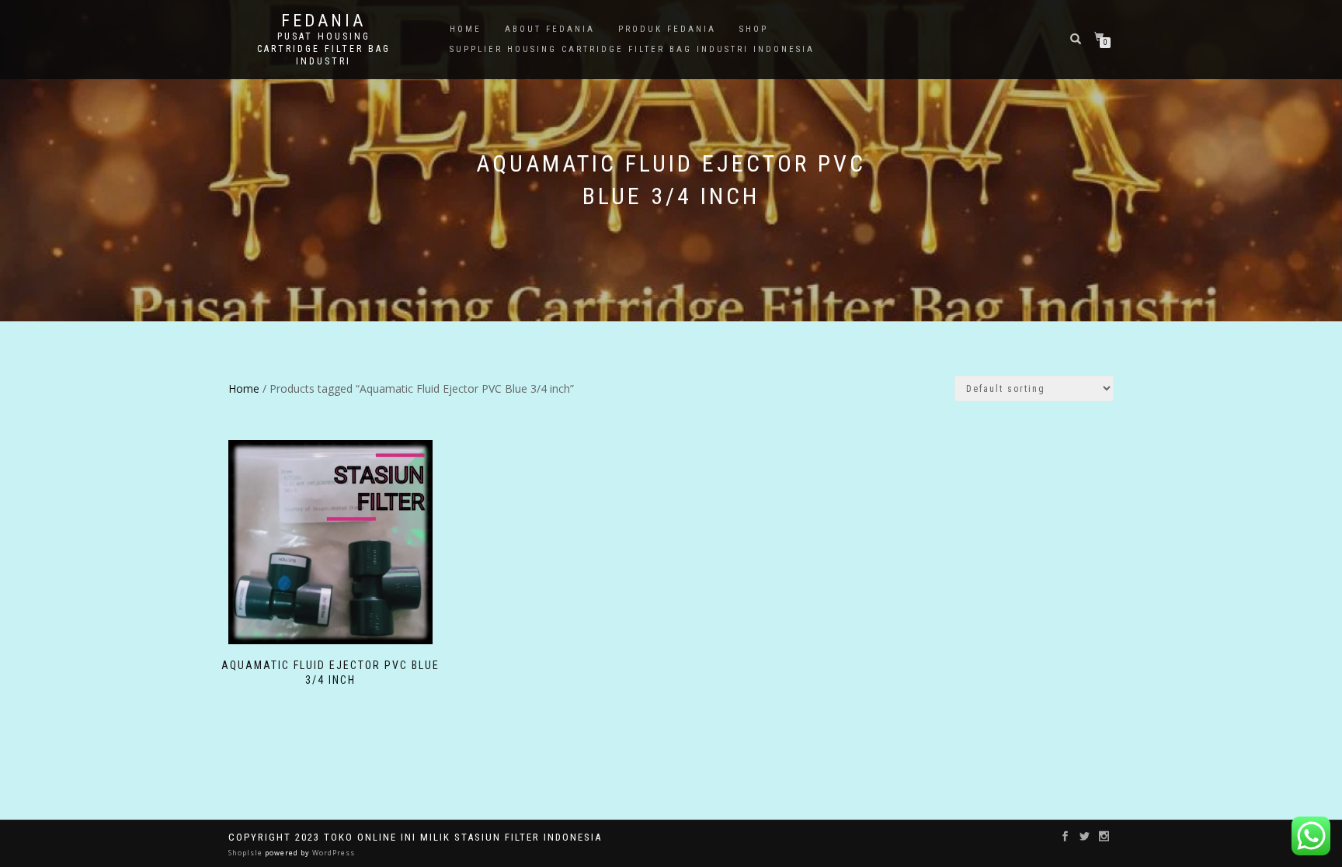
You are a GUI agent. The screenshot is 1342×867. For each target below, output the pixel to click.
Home (466, 29)
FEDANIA (323, 21)
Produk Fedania (667, 29)
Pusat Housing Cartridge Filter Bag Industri (324, 49)
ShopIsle (246, 853)
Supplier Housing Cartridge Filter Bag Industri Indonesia (632, 49)
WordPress (332, 853)
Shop (753, 29)
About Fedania (550, 29)
